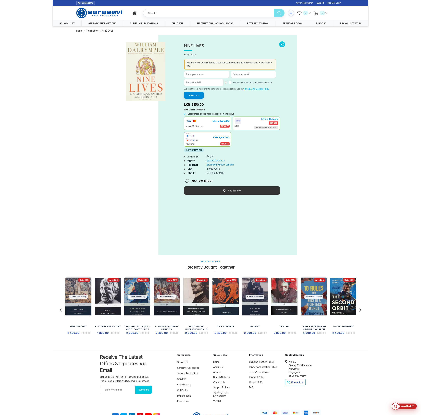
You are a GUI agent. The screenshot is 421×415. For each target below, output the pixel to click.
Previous (60, 310)
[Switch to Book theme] (291, 13)
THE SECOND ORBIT (343, 326)
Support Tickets (221, 387)
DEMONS (284, 326)
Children (181, 379)
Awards (217, 372)
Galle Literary (184, 384)
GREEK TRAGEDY (225, 326)
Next (360, 310)
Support (320, 3)
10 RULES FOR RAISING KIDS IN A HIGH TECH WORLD (314, 328)
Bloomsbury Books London (220, 164)
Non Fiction (92, 30)
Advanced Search (304, 3)
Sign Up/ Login (334, 3)
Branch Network (221, 377)
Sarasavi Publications (188, 367)
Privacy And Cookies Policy (256, 88)
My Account (219, 395)
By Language (184, 395)
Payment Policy (257, 377)
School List (182, 362)
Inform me (194, 95)
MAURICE (255, 326)
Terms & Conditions (259, 372)
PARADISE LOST (78, 326)
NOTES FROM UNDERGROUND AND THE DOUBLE (196, 328)
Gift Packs (182, 390)
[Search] (279, 13)
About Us (218, 367)
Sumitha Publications (187, 373)
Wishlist (217, 401)
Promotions (183, 401)
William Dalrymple (216, 160)
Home (79, 30)
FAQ (251, 387)
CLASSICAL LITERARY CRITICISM (166, 328)
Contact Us (219, 382)
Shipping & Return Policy (261, 361)
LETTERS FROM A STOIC (108, 326)
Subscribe (144, 389)
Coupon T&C (255, 382)
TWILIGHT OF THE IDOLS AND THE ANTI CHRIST (137, 328)
